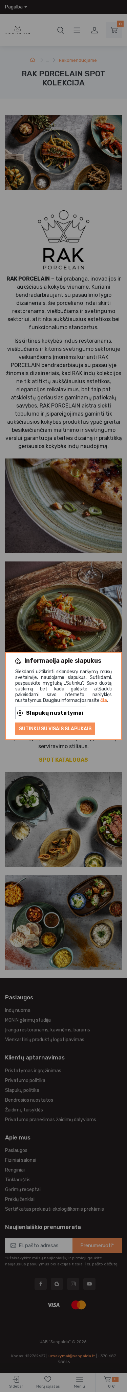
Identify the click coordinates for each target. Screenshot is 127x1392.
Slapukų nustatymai (54, 713)
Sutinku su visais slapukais (55, 729)
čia (103, 700)
